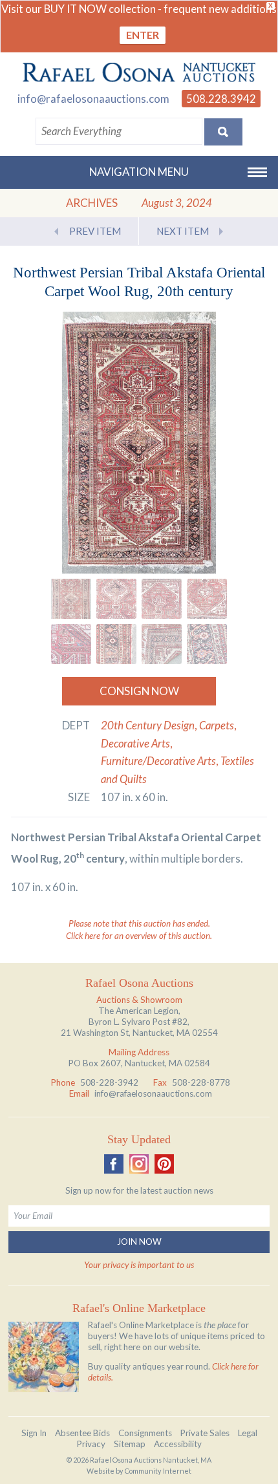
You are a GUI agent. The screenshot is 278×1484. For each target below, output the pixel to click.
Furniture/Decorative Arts (158, 761)
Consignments (145, 1433)
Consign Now (139, 691)
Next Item (182, 231)
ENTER (142, 34)
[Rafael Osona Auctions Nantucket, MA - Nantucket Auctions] (139, 72)
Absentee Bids (82, 1433)
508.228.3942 (221, 98)
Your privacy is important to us (139, 1265)
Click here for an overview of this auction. (139, 935)
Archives (92, 203)
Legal (247, 1433)
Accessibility (178, 1444)
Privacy (91, 1444)
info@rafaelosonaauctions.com (93, 98)
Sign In (34, 1433)
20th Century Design (148, 725)
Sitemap (129, 1444)
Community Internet (158, 1471)
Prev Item (95, 231)
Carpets (216, 725)
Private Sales (205, 1433)
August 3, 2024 (177, 203)
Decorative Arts (135, 743)
